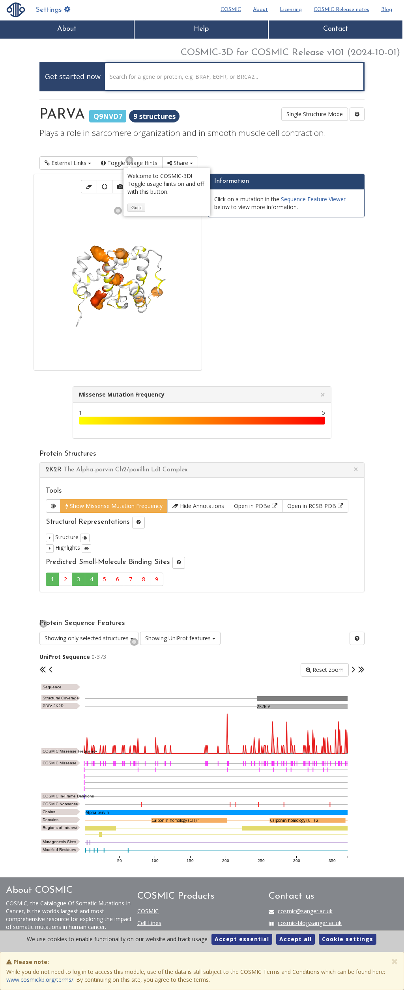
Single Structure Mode (314, 114)
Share (181, 163)
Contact (335, 29)
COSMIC (231, 9)
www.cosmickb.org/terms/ (39, 979)
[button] (50, 538)
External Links (69, 163)
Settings (50, 10)
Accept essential (242, 939)
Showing (87, 638)
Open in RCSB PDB (312, 506)
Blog (386, 9)
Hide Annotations (201, 506)
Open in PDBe (253, 506)
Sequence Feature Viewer (313, 199)
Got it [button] (136, 207)
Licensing (291, 9)
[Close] (394, 961)
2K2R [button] (116, 470)
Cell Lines (149, 923)
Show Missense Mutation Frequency (115, 506)
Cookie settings (347, 939)
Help (201, 29)
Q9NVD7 (108, 116)
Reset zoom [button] (327, 669)
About (260, 9)
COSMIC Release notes (341, 9)
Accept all (295, 939)
